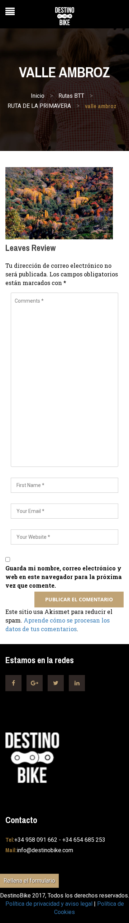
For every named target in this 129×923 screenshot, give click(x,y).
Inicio (37, 95)
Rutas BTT (71, 95)
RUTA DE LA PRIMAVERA (39, 105)
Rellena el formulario (29, 880)
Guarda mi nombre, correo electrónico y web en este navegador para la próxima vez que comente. (63, 576)
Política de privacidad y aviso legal (48, 903)
